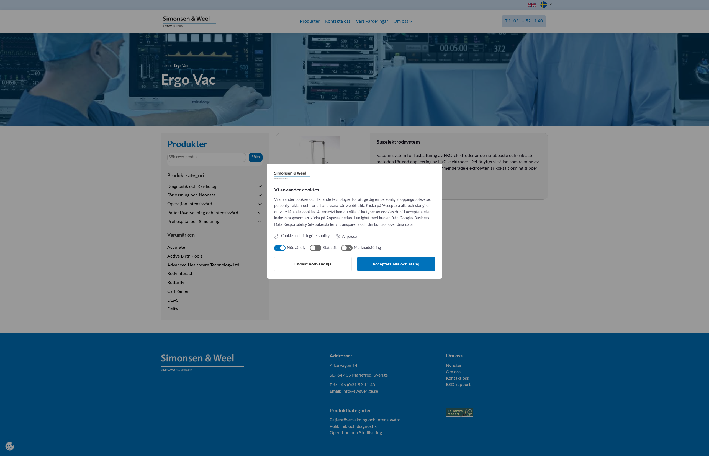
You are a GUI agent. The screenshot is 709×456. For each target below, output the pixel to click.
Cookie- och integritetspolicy (305, 236)
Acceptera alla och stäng (396, 264)
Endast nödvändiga (313, 264)
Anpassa (349, 236)
